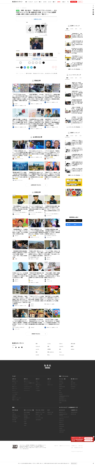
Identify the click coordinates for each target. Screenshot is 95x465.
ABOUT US (56, 445)
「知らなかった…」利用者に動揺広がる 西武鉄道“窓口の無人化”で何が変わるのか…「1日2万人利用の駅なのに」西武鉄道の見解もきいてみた (52, 97)
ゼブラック (14, 390)
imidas (25, 425)
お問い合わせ (81, 445)
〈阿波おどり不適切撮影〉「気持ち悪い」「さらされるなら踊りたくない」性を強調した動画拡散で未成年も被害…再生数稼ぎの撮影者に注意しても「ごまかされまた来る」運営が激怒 (77, 110)
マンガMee (37, 386)
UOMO (60, 402)
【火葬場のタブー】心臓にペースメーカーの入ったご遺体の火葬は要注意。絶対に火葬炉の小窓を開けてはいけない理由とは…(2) (77, 143)
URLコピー (35, 67)
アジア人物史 (14, 421)
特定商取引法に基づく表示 (78, 447)
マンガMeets (38, 390)
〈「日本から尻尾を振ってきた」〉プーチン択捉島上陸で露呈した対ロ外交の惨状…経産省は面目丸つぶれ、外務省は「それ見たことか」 (20, 153)
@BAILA (60, 384)
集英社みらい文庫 (50, 412)
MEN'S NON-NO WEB (62, 400)
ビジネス (45, 1)
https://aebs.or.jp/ (25, 448)
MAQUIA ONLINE (62, 386)
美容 (60, 349)
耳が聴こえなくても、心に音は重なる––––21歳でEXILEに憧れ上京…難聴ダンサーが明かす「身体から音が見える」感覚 (20, 275)
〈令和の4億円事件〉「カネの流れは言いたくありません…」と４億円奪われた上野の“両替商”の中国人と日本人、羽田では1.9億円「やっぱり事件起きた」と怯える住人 (36, 98)
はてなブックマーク (31, 67)
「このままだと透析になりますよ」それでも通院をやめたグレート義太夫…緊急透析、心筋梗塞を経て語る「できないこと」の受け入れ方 (20, 322)
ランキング (31, 1)
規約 (72, 447)
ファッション (61, 354)
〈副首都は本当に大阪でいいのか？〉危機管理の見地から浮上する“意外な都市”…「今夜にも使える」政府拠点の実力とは (36, 175)
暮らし (49, 354)
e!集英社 (25, 423)
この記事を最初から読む (36, 58)
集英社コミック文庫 (15, 399)
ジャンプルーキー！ (15, 392)
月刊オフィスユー (50, 384)
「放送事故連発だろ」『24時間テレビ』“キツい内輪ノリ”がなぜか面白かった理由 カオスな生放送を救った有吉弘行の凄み (20, 231)
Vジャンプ (14, 384)
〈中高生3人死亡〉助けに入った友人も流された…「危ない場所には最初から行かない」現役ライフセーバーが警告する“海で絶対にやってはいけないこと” (36, 254)
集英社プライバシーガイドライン (65, 445)
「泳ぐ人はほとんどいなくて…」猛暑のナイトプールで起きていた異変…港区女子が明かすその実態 (36, 153)
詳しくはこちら (74, 463)
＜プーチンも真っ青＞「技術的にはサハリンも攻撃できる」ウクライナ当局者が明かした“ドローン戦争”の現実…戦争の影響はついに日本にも (52, 153)
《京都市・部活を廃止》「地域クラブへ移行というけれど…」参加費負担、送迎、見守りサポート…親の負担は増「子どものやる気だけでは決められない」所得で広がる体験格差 (20, 300)
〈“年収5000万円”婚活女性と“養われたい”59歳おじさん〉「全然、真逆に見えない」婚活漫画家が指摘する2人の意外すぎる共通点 (36, 276)
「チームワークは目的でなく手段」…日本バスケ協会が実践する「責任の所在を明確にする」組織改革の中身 (36, 208)
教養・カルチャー (15, 149)
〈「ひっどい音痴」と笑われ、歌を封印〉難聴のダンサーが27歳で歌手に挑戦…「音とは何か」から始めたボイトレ (52, 253)
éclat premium (61, 426)
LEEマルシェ (61, 422)
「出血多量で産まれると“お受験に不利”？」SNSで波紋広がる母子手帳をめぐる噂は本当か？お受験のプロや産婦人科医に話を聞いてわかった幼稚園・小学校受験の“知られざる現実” (36, 123)
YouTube (93, 12)
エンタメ (49, 1)
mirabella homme (62, 430)
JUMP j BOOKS (38, 419)
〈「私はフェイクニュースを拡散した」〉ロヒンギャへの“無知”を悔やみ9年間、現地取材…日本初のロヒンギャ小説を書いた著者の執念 (36, 299)
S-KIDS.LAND (50, 414)
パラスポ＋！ (73, 388)
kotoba (25, 421)
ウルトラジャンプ (27, 390)
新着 (26, 1)
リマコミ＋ (37, 388)
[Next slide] (59, 53)
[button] (17, 54)
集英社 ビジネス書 (27, 414)
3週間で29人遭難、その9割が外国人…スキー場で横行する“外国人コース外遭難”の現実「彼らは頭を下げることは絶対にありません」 (20, 122)
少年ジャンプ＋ (14, 388)
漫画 (48, 346)
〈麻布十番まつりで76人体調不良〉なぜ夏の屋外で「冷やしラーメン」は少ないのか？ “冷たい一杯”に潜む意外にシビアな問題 (52, 298)
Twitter (21, 67)
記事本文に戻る (38, 19)
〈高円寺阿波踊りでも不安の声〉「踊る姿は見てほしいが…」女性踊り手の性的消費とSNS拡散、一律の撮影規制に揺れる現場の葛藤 (36, 322)
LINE (28, 67)
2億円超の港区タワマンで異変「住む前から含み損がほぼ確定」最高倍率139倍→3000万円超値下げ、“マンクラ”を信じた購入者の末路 (20, 175)
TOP (17, 73)
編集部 (72, 346)
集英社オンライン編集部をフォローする (74, 220)
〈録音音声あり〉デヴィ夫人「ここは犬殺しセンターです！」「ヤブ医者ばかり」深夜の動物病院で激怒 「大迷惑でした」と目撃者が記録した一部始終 (52, 122)
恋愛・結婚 (73, 343)
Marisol (60, 392)
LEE (60, 390)
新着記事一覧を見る (36, 333)
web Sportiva (73, 386)
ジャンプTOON (14, 394)
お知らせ (72, 349)
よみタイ (25, 419)
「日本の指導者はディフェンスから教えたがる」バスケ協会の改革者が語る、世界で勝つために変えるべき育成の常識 (20, 208)
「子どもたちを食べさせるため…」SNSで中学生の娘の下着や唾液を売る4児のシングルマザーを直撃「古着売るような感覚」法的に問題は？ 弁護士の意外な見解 (20, 98)
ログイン (80, 1)
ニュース (35, 1)
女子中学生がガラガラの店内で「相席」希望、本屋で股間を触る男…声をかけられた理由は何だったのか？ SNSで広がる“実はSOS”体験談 (77, 51)
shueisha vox (61, 420)
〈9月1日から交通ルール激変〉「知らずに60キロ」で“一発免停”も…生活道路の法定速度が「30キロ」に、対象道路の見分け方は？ (52, 322)
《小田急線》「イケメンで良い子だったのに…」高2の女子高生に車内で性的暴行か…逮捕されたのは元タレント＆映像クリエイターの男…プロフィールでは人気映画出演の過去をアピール (77, 120)
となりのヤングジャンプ (28, 386)
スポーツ (14, 204)
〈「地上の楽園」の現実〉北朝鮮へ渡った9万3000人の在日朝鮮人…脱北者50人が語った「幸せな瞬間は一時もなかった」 (52, 275)
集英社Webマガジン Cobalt (40, 412)
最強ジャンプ (14, 386)
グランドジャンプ (27, 388)
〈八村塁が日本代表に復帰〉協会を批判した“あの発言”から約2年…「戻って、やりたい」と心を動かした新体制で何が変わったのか (52, 209)
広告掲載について (74, 445)
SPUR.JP (60, 388)
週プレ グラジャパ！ (74, 384)
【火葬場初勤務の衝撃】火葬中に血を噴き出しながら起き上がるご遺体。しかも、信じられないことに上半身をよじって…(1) (77, 157)
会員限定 (58, 1)
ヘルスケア (61, 346)
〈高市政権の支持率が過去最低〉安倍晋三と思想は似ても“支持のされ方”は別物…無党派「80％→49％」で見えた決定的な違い (20, 254)
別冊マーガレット (38, 384)
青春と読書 (14, 419)
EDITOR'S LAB (73, 414)
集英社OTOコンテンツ (62, 412)
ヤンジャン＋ (26, 384)
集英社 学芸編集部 (27, 412)
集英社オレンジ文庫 (39, 414)
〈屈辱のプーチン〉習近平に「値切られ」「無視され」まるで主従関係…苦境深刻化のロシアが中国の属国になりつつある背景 (52, 175)
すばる (13, 412)
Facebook (25, 67)
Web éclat (60, 394)
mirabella (60, 428)
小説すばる (14, 414)
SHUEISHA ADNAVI (74, 412)
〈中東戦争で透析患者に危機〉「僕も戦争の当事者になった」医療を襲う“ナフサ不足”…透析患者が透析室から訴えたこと (52, 231)
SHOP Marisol (61, 424)
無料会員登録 (73, 1)
